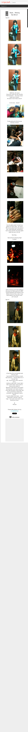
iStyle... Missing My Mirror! (15, 14)
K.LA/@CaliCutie (14, 411)
